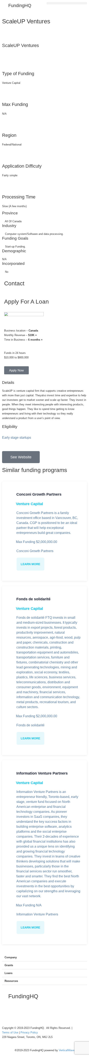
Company (11, 957)
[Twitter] (18, 1013)
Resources (11, 981)
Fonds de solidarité (33, 599)
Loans (8, 973)
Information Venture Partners (42, 773)
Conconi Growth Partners (38, 494)
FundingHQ (19, 5)
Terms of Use (10, 1032)
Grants (9, 965)
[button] (67, 3)
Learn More (30, 564)
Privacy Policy (29, 1032)
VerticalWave (67, 1050)
